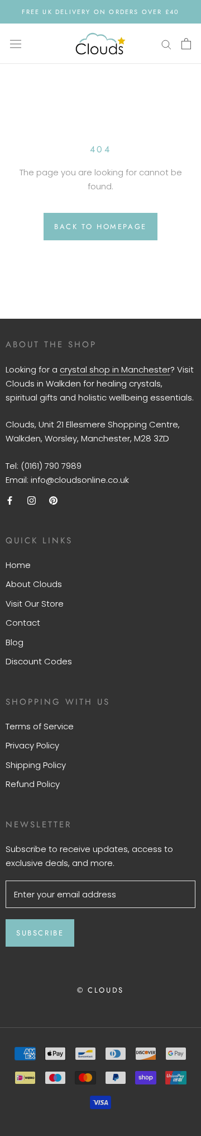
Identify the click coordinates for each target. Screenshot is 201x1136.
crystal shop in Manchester (115, 369)
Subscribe (40, 933)
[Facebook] (10, 500)
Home (18, 565)
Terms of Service (40, 726)
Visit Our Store (35, 603)
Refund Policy (33, 784)
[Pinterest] (53, 500)
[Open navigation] (15, 43)
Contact (23, 622)
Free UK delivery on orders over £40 (101, 11)
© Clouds (100, 990)
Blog (14, 642)
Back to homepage (100, 226)
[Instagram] (31, 500)
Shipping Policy (36, 765)
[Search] (166, 43)
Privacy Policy (32, 745)
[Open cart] (186, 43)
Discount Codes (39, 661)
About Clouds (34, 584)
